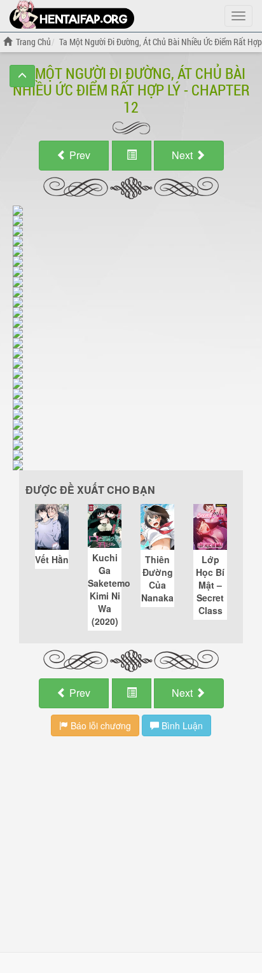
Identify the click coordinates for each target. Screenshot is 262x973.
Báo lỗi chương (99, 725)
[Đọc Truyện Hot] (72, 14)
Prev (78, 155)
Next (183, 155)
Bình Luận (181, 725)
